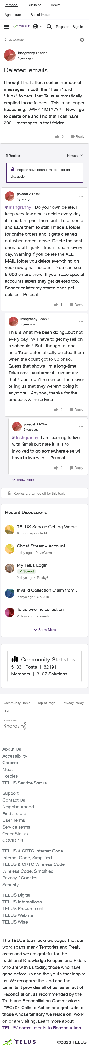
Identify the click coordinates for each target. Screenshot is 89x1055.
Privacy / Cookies (19, 877)
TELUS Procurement (23, 908)
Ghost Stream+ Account (41, 545)
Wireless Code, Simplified (27, 871)
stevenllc (43, 616)
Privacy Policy (73, 703)
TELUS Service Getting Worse (47, 526)
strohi (42, 533)
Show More (25, 480)
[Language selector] (38, 26)
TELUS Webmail (18, 915)
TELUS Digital (16, 895)
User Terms (13, 820)
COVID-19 (12, 840)
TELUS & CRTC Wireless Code (33, 864)
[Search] (49, 27)
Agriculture (13, 15)
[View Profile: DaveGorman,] (9, 549)
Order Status (15, 833)
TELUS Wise (15, 921)
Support (10, 793)
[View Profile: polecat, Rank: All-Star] (9, 196)
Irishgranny (26, 53)
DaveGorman (45, 553)
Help (7, 711)
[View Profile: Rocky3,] (9, 568)
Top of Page (47, 703)
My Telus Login (32, 565)
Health (56, 5)
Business (34, 5)
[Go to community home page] (21, 26)
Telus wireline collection (40, 609)
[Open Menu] (82, 40)
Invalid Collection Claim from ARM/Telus (45, 590)
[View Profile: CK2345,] (9, 593)
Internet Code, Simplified (27, 857)
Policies (10, 776)
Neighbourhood (18, 806)
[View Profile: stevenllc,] (9, 612)
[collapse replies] (44, 189)
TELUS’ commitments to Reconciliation (41, 1027)
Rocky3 (42, 578)
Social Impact (41, 15)
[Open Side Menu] (6, 26)
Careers (10, 762)
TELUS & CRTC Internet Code (32, 850)
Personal (11, 5)
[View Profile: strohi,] (9, 529)
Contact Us (13, 800)
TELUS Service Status (24, 782)
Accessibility (14, 755)
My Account (16, 40)
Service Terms (16, 827)
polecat (22, 194)
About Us (11, 749)
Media (8, 769)
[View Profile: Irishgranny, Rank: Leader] (10, 55)
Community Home (17, 703)
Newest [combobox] (75, 155)
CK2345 (43, 597)
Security (10, 884)
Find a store (14, 813)
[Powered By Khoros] (44, 725)
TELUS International (22, 901)
